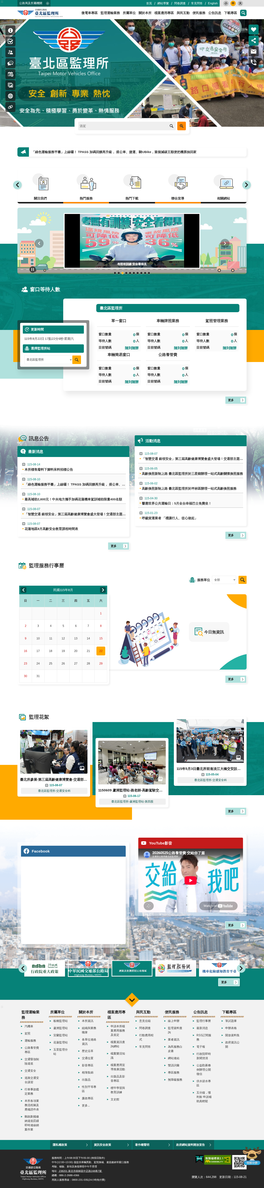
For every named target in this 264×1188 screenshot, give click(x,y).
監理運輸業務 (110, 13)
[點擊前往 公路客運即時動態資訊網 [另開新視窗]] (219, 968)
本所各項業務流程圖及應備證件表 (32, 1105)
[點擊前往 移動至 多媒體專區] (10, 96)
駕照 (27, 1033)
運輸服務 (30, 1040)
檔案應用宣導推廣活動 (118, 1067)
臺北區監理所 (49, 13)
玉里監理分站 (60, 1051)
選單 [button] (132, 1000)
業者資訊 (173, 1039)
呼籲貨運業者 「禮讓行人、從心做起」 (170, 515)
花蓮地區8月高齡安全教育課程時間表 (51, 526)
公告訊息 (214, 13)
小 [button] (225, 3)
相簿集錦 (87, 1072)
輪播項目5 (130, 273)
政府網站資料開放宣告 (190, 1144)
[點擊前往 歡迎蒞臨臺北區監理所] (132, 73)
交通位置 (87, 1058)
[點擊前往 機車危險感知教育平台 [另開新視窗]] (175, 968)
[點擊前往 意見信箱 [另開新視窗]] (254, 51)
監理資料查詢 (175, 1030)
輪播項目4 (126, 273)
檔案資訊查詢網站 (118, 1044)
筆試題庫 (231, 1020)
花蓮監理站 (60, 1042)
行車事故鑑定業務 (32, 1091)
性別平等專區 (89, 1089)
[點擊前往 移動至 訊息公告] (10, 63)
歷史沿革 (87, 1051)
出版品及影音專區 (118, 1078)
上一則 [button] (17, 185)
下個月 (103, 590)
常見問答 (197, 3)
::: (2, 1)
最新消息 (202, 1028)
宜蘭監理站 (60, 1035)
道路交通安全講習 (32, 1080)
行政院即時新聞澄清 (203, 1056)
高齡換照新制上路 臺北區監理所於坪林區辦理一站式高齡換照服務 (189, 486)
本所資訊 (87, 1020)
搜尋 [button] (243, 13)
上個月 (23, 590)
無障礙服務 (175, 1079)
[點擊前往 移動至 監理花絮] (10, 85)
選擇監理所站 (40, 348)
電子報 (200, 1046)
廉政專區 (87, 1098)
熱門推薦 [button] (254, 30)
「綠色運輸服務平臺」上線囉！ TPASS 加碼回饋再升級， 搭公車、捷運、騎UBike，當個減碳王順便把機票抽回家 (75, 482)
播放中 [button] (32, 269)
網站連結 (173, 1058)
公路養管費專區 (32, 1050)
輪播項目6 (134, 273)
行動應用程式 (146, 1037)
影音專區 (87, 1065)
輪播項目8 (141, 273)
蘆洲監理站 (60, 1028)
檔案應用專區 (164, 13)
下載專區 (230, 13)
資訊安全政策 (102, 1144)
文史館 (115, 1099)
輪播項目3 (122, 273)
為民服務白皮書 (175, 1049)
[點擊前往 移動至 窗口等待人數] (10, 52)
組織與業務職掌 (89, 1030)
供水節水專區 (203, 1083)
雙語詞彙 (173, 1065)
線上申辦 (173, 1020)
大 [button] (240, 3)
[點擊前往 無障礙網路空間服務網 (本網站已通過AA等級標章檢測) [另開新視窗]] (217, 1160)
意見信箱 (145, 1020)
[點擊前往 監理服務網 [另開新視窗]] (132, 968)
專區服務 (173, 1072)
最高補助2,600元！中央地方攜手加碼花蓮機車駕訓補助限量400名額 (80, 152)
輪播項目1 (115, 273)
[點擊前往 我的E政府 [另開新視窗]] (199, 1159)
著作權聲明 (142, 1144)
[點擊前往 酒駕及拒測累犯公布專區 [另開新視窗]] (88, 968)
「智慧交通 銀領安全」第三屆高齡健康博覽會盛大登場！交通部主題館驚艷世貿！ (75, 512)
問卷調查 (180, 3)
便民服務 (199, 13)
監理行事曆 (203, 1020)
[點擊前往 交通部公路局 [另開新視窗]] (44, 968)
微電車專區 (90, 13)
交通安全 (30, 1070)
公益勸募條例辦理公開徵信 (203, 1069)
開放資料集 (232, 1035)
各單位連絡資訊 (89, 1041)
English (213, 3)
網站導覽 (163, 3)
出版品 (86, 1079)
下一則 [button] (246, 185)
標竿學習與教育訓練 (118, 1090)
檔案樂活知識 (118, 1055)
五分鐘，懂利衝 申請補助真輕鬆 (204, 1097)
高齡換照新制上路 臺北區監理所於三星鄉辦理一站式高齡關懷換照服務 (192, 471)
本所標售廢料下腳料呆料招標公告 (49, 467)
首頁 (149, 3)
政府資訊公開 (232, 1044)
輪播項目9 (145, 273)
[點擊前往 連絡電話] (254, 62)
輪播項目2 (118, 273)
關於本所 (145, 13)
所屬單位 (129, 13)
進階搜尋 (181, 126)
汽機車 (29, 1026)
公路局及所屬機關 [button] (30, 3)
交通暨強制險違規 (32, 1061)
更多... (86, 1105)
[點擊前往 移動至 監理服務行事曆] (10, 74)
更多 (231, 400)
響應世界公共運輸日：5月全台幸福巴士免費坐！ (177, 501)
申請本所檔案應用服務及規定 (118, 1030)
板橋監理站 (60, 1020)
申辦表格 (231, 1028)
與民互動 (183, 13)
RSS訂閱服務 (203, 1037)
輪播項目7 (137, 273)
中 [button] (233, 3)
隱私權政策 (60, 1144)
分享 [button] (254, 40)
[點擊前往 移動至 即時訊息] (10, 30)
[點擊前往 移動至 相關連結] (10, 107)
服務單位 (203, 580)
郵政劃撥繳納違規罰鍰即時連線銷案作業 (32, 1123)
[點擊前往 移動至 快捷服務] (10, 41)
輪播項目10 (149, 273)
